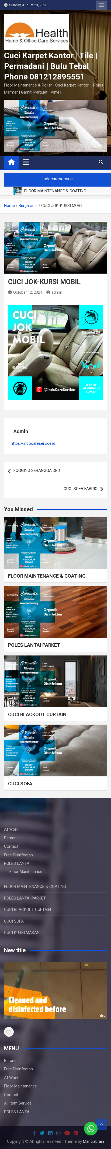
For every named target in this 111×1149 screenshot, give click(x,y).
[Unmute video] (55, 990)
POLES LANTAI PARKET (34, 645)
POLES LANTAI (17, 863)
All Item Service (18, 1103)
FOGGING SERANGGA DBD (36, 470)
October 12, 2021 (27, 292)
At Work (11, 829)
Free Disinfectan (18, 855)
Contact (11, 846)
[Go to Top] (101, 1124)
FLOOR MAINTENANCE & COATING (47, 576)
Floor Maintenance (25, 871)
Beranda (11, 838)
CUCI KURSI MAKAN (22, 932)
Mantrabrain (93, 1141)
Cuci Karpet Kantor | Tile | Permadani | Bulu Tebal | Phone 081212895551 (50, 66)
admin (56, 292)
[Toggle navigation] (26, 162)
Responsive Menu (101, 5)
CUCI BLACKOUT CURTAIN (37, 714)
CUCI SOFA (20, 783)
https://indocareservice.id (33, 443)
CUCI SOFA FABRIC (81, 488)
